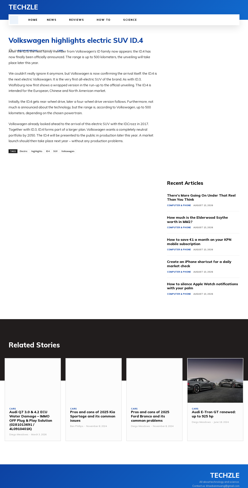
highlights (36, 151)
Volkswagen (67, 151)
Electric (24, 151)
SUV (55, 151)
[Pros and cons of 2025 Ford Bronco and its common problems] (154, 380)
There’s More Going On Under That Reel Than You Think (201, 197)
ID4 (47, 151)
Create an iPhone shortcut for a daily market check (199, 263)
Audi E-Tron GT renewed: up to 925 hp (214, 414)
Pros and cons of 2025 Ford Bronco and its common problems (150, 416)
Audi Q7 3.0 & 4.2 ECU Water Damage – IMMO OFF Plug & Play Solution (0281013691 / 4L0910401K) (30, 420)
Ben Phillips (76, 426)
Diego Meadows (18, 434)
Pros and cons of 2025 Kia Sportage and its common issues (92, 416)
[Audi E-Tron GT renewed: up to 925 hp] (215, 380)
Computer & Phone (179, 205)
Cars (12, 409)
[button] (14, 20)
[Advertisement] (203, 106)
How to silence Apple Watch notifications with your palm (202, 286)
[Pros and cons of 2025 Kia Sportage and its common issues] (93, 380)
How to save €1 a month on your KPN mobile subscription (199, 241)
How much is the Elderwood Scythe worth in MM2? (197, 219)
